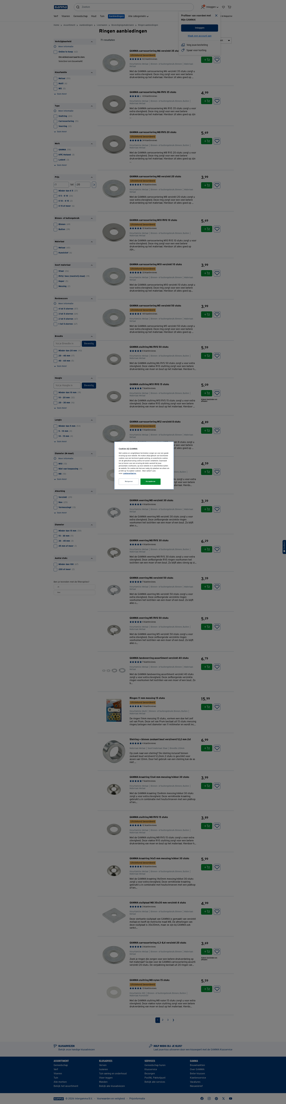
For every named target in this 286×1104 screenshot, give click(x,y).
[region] (144, 465)
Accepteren (151, 481)
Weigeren (129, 481)
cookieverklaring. (129, 473)
